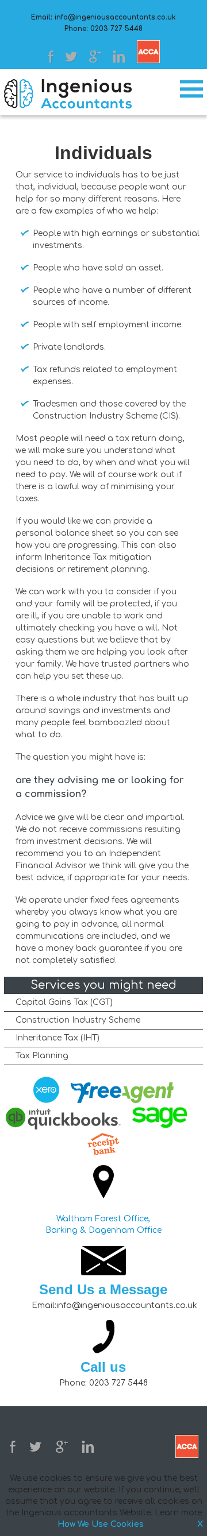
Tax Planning (42, 1055)
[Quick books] (63, 1120)
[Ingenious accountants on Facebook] (50, 57)
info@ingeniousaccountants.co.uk (115, 17)
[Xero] (46, 1091)
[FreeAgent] (122, 1094)
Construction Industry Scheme (78, 1020)
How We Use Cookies (100, 1524)
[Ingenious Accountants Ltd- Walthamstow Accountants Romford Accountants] (68, 94)
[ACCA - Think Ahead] (148, 51)
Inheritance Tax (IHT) (57, 1038)
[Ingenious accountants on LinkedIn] (119, 57)
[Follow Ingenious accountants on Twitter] (71, 57)
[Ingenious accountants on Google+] (95, 57)
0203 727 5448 (116, 29)
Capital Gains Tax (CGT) (64, 1002)
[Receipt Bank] (103, 1144)
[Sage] (166, 1117)
